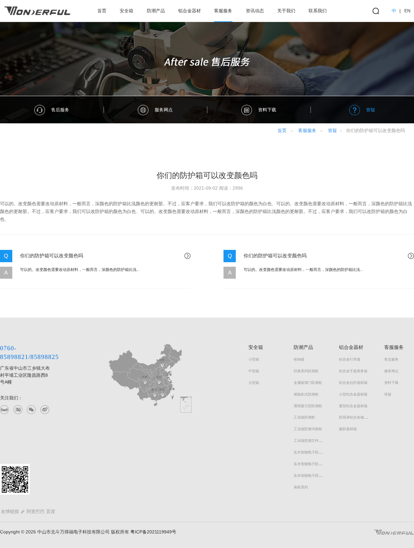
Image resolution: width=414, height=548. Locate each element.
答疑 (332, 130)
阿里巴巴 (36, 511)
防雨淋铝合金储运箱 (355, 417)
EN (407, 10)
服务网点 (391, 371)
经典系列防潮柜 (306, 371)
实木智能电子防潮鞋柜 (311, 464)
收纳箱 (299, 359)
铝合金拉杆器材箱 (353, 383)
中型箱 (253, 371)
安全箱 (126, 10)
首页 (101, 10)
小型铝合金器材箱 (353, 394)
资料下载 (391, 383)
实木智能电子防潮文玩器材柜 (317, 475)
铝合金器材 (189, 10)
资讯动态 (255, 10)
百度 (50, 511)
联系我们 (318, 10)
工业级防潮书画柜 (308, 429)
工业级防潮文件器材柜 (311, 440)
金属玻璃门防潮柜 (308, 383)
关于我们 (286, 10)
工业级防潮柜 (304, 417)
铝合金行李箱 (349, 359)
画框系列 (301, 487)
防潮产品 (156, 10)
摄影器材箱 (348, 429)
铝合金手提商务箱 (353, 371)
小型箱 (253, 359)
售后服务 (391, 359)
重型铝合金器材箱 (353, 406)
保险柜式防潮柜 (306, 394)
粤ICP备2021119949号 (152, 531)
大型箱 (253, 383)
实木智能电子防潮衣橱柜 (313, 452)
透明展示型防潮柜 (308, 406)
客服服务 (223, 10)
